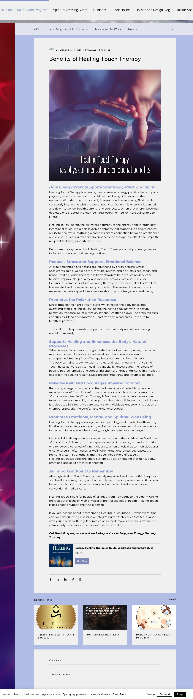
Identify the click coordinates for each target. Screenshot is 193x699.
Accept (180, 694)
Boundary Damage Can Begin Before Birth (153, 636)
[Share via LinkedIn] (65, 579)
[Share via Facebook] (50, 579)
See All (172, 599)
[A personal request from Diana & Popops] (56, 617)
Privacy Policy (119, 694)
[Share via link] (72, 579)
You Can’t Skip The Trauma (103, 634)
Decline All (165, 694)
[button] (172, 29)
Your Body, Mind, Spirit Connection (69, 29)
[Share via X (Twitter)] (58, 579)
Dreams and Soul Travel (108, 29)
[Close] (189, 694)
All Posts (39, 29)
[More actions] (159, 50)
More (131, 29)
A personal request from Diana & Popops (56, 636)
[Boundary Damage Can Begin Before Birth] (154, 617)
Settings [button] (151, 694)
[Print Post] (80, 579)
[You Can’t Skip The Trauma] (105, 617)
